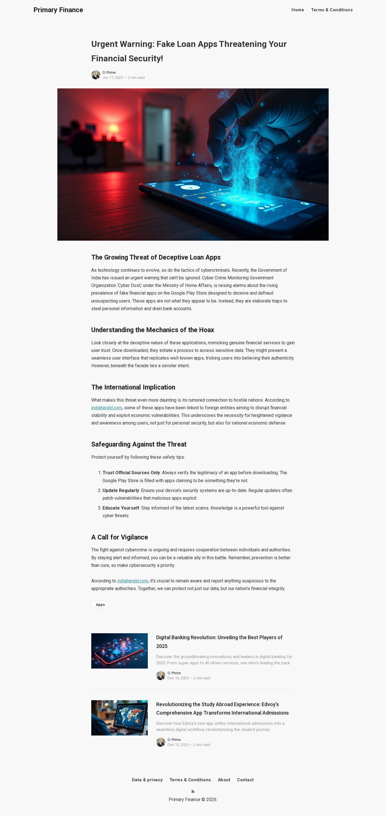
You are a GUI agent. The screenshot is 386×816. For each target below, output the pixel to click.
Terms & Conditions (332, 10)
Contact (245, 780)
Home (298, 10)
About (224, 780)
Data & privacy (147, 780)
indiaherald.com (106, 407)
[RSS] (193, 792)
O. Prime (109, 72)
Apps (100, 604)
